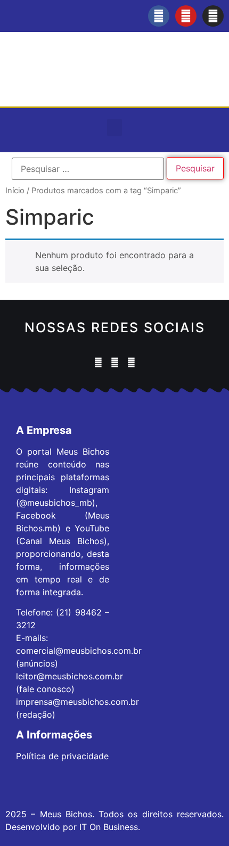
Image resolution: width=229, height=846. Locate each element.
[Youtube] (186, 16)
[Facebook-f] (158, 16)
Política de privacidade (62, 756)
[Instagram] (213, 16)
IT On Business (108, 827)
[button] (114, 127)
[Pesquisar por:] (88, 169)
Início (14, 190)
